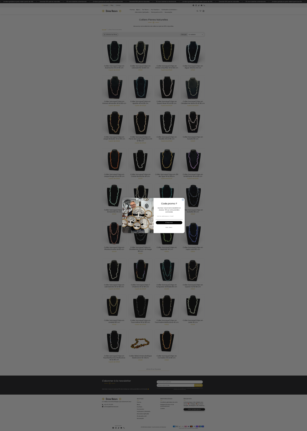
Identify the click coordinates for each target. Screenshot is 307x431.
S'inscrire (169, 223)
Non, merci (169, 227)
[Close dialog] (183, 200)
